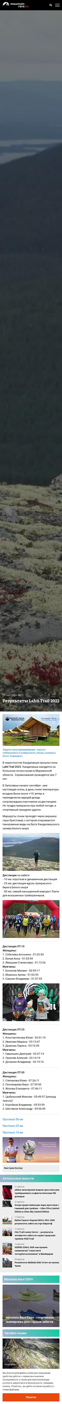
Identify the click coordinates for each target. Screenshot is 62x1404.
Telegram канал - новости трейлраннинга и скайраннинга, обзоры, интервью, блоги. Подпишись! (29, 752)
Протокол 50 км (13, 1119)
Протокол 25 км (13, 1125)
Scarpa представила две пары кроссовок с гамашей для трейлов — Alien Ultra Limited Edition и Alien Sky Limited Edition (37, 1208)
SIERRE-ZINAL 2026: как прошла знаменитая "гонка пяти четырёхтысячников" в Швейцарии (34, 1250)
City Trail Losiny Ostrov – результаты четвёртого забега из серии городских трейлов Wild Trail (35, 1235)
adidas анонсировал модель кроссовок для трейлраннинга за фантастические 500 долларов (37, 1193)
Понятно (31, 1397)
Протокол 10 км (13, 1132)
